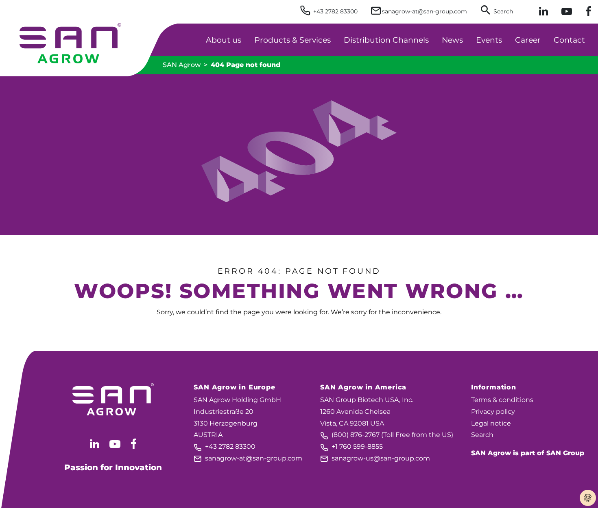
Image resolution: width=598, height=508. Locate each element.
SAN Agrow (182, 65)
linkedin (94, 444)
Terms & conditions (502, 400)
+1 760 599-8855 (351, 446)
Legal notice (491, 423)
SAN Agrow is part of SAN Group (527, 453)
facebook (134, 444)
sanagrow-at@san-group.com (248, 458)
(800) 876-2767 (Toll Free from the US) (386, 435)
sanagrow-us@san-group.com (375, 458)
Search (482, 435)
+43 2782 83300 (224, 446)
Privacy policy (493, 411)
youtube (115, 444)
